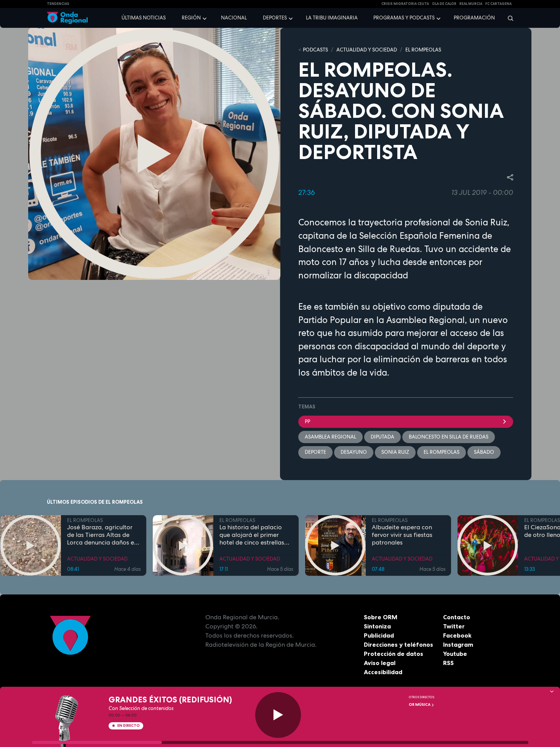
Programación (474, 17)
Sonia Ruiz (395, 452)
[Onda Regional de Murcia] (67, 18)
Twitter (454, 626)
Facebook (457, 635)
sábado (484, 452)
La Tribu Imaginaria (332, 17)
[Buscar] (508, 17)
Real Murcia (470, 4)
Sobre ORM (380, 617)
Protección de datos (393, 653)
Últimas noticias (144, 17)
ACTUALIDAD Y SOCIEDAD (366, 50)
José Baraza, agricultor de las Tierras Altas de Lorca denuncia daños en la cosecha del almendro (102, 535)
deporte (315, 452)
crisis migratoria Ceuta (405, 4)
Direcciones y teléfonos (398, 644)
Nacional (234, 17)
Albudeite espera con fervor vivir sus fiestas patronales (402, 535)
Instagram (458, 644)
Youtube (455, 653)
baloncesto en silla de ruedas (448, 437)
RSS (448, 663)
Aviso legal (379, 663)
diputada (382, 437)
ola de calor (444, 4)
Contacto (456, 617)
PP (307, 421)
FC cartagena (498, 4)
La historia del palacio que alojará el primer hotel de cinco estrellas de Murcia (251, 535)
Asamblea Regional (330, 437)
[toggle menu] (205, 17)
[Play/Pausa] (278, 715)
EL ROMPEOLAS (423, 50)
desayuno (354, 452)
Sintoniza (377, 626)
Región (191, 17)
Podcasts (315, 50)
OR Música (420, 704)
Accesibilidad (383, 672)
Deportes (275, 17)
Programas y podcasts (404, 17)
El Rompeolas (441, 452)
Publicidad (379, 635)
